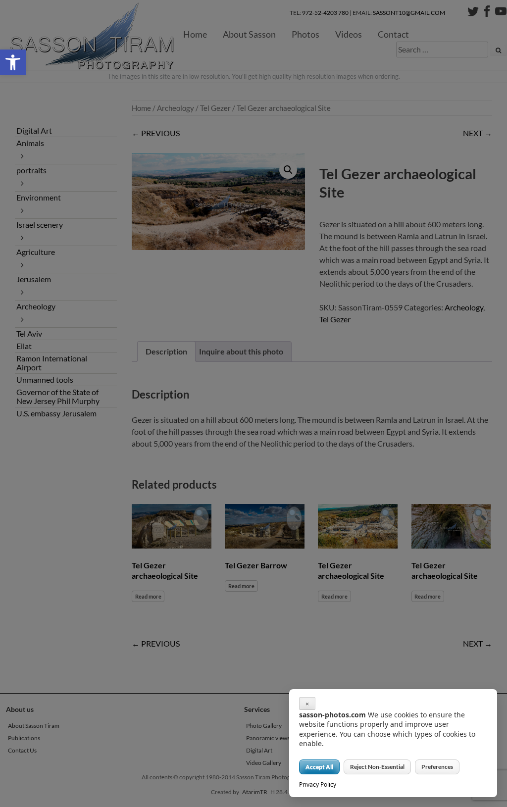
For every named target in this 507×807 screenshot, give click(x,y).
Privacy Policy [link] (317, 784)
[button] (13, 62)
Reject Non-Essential (377, 766)
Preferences (437, 766)
